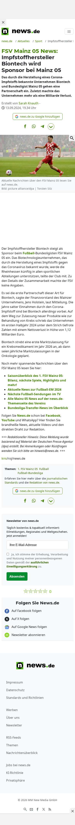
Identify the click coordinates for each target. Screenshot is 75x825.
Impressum (14, 682)
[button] (37, 116)
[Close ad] (3, 22)
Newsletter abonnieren (28, 635)
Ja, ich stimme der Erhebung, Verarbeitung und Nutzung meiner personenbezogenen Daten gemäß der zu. (37, 560)
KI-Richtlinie (14, 773)
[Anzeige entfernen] (72, 811)
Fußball (44, 469)
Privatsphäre (15, 780)
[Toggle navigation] (69, 31)
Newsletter (14, 725)
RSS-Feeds (13, 737)
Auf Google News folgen (29, 627)
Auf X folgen (20, 619)
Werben (12, 710)
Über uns (13, 717)
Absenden (17, 576)
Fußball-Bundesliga (30, 473)
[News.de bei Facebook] (37, 809)
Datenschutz (15, 690)
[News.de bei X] (43, 809)
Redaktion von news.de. (44, 482)
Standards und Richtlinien (25, 698)
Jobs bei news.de (18, 765)
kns (4, 458)
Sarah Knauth (28, 103)
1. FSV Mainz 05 (28, 469)
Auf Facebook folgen (26, 611)
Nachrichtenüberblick (22, 753)
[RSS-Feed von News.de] (49, 809)
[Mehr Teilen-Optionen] (51, 126)
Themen (12, 745)
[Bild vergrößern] (72, 138)
